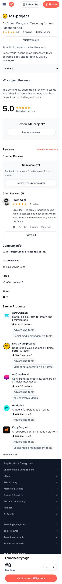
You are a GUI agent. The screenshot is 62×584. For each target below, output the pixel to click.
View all (31, 235)
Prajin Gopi (19, 199)
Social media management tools (33, 336)
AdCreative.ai (20, 374)
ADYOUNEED (20, 312)
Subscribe (32, 4)
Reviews (8, 68)
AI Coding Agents (15, 47)
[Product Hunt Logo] (11, 4)
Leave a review (31, 132)
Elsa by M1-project (23, 343)
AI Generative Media (26, 397)
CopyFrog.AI (20, 427)
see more (8, 60)
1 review (27, 32)
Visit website (31, 39)
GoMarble (18, 405)
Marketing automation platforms (33, 366)
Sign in (53, 4)
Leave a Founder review (31, 183)
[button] (19, 227)
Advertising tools (36, 47)
